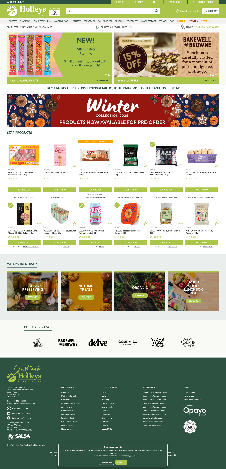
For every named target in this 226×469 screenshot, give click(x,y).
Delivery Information (69, 396)
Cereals (105, 421)
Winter (194, 21)
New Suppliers (67, 425)
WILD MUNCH (172, 246)
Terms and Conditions (192, 399)
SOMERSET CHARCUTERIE (31, 246)
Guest (20, 2)
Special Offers (107, 429)
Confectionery (108, 403)
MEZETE (137, 246)
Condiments (107, 418)
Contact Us (65, 399)
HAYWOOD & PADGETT (208, 197)
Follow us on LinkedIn (21, 413)
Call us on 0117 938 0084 (207, 27)
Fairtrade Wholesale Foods (154, 410)
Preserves (106, 414)
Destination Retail (68, 414)
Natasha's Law (67, 429)
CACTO (101, 246)
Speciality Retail (67, 418)
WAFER (66, 197)
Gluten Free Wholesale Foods (155, 392)
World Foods (107, 407)
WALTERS (66, 246)
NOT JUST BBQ (172, 197)
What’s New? (166, 21)
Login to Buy (24, 190)
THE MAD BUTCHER (137, 197)
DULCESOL (101, 197)
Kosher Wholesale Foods (153, 421)
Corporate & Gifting (69, 421)
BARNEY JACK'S (208, 246)
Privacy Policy (189, 392)
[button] (106, 75)
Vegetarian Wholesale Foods (154, 414)
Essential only (106, 462)
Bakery (105, 396)
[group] (59, 54)
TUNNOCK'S (30, 197)
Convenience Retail (69, 410)
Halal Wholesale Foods (152, 425)
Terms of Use (188, 396)
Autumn (181, 21)
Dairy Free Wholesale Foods (154, 407)
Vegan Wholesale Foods (152, 418)
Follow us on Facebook (21, 418)
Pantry (105, 410)
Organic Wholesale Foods (153, 403)
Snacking (105, 399)
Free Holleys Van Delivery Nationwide (33, 27)
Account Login (67, 407)
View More (102, 80)
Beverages (106, 425)
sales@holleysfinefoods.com (24, 403)
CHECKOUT (212, 11)
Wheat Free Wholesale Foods (154, 399)
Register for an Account (71, 403)
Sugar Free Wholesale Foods (154, 396)
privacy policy (129, 456)
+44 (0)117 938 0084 (18, 401)
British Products (108, 392)
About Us (65, 392)
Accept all (121, 462)
